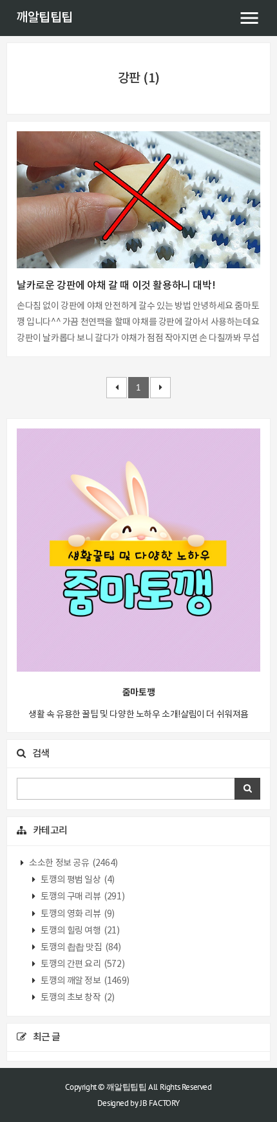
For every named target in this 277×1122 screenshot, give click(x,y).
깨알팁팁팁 (44, 18)
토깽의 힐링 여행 (79, 931)
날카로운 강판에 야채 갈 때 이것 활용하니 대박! (116, 285)
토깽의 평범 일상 (77, 880)
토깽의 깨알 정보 (84, 981)
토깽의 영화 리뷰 (77, 914)
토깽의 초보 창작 (77, 998)
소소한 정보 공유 (73, 863)
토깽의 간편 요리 (82, 964)
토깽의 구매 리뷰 (82, 897)
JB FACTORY (160, 1103)
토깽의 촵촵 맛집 (80, 948)
